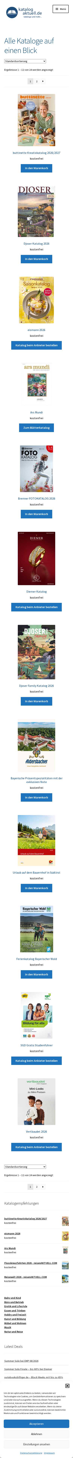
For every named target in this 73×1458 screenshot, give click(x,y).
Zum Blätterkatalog (36, 427)
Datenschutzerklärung (31, 1452)
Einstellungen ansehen (36, 1444)
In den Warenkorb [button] (36, 168)
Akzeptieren (36, 1424)
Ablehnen (36, 1434)
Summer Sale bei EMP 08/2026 (21, 1361)
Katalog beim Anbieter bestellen (37, 345)
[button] (67, 1386)
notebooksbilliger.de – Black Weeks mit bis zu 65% (33, 1377)
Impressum (49, 1452)
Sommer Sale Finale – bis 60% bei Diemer (28, 1369)
